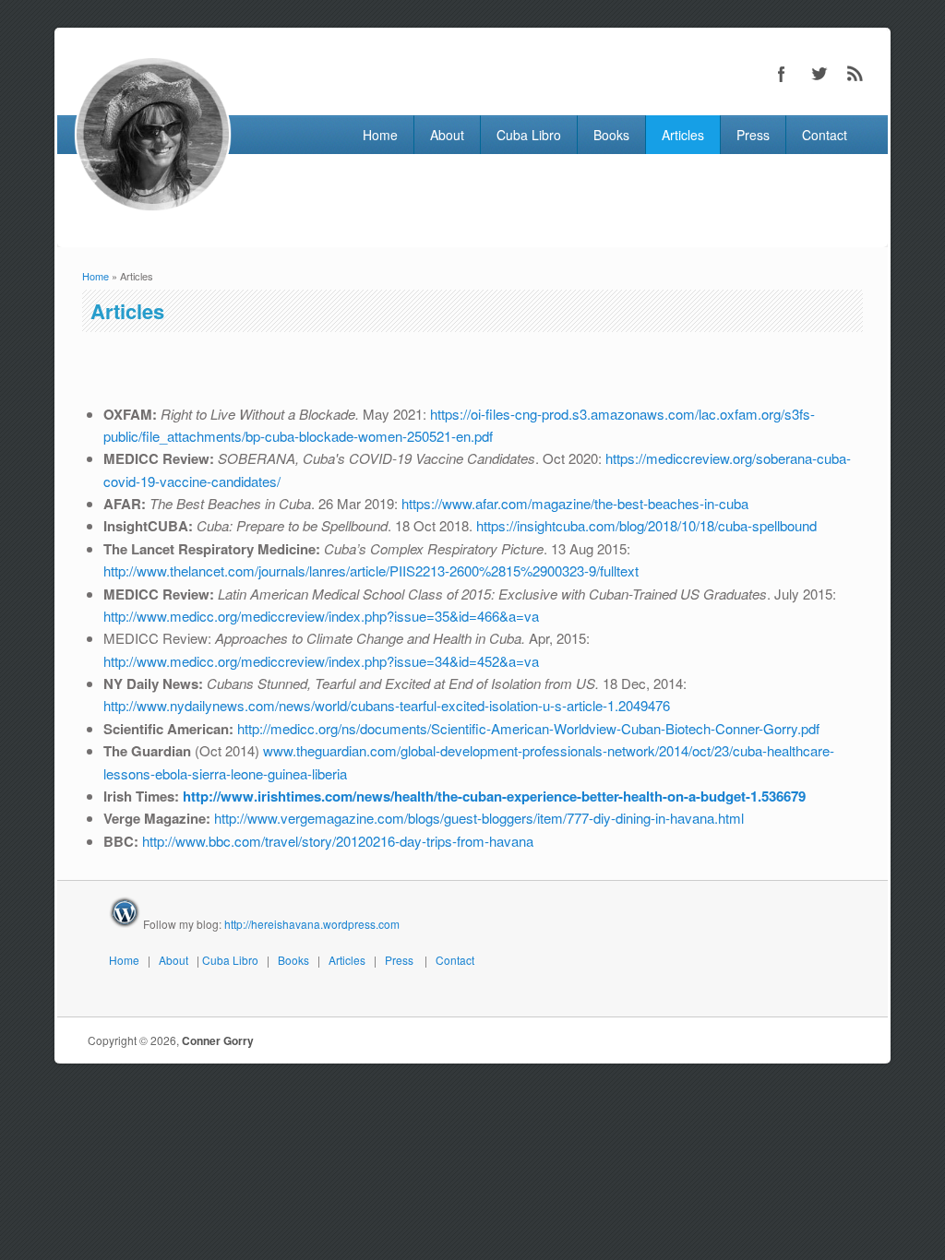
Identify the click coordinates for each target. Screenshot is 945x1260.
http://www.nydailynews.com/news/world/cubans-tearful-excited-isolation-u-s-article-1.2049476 (386, 705)
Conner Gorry (218, 1040)
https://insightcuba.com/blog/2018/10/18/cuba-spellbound (646, 525)
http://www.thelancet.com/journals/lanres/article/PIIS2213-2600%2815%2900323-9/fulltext (371, 570)
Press (753, 134)
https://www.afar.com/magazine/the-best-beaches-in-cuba (574, 503)
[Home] (153, 208)
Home (380, 134)
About (447, 134)
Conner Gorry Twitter (818, 73)
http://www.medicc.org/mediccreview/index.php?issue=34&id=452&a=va (321, 661)
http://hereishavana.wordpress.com (312, 924)
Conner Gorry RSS (855, 73)
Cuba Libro (528, 134)
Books (611, 134)
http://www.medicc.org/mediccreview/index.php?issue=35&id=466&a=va (321, 615)
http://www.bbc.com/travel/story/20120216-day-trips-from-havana (337, 840)
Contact (824, 134)
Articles (683, 134)
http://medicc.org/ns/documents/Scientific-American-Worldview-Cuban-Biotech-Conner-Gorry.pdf (528, 728)
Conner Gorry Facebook (781, 73)
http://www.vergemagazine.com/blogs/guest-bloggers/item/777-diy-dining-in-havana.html (479, 817)
